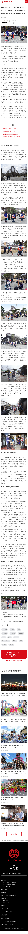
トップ (2, 840)
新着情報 (3, 892)
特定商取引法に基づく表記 (8, 921)
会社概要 (5, 900)
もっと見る (14, 834)
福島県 (15, 23)
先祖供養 (13, 633)
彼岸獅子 (21, 633)
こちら (15, 557)
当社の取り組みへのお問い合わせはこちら (13, 654)
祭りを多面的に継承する (9, 131)
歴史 (9, 637)
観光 (21, 641)
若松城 (14, 641)
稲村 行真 (3, 17)
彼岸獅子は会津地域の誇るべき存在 (11, 136)
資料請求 (3, 905)
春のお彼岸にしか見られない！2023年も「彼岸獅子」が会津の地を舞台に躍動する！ (17, 840)
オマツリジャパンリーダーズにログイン (14, 873)
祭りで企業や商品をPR (9, 884)
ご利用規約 (4, 915)
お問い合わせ (4, 908)
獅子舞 (16, 637)
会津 (19, 629)
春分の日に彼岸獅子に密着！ (10, 128)
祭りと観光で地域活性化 (10, 882)
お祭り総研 (5, 840)
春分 (3, 637)
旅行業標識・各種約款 (7, 924)
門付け (4, 644)
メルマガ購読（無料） (7, 911)
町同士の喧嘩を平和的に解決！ (10, 134)
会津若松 (4, 633)
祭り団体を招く (7, 886)
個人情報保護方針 (6, 918)
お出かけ (4, 629)
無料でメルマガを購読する (14, 661)
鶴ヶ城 (11, 644)
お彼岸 (12, 629)
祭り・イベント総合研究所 (8, 895)
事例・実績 (4, 889)
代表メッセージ (7, 902)
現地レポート (5, 641)
